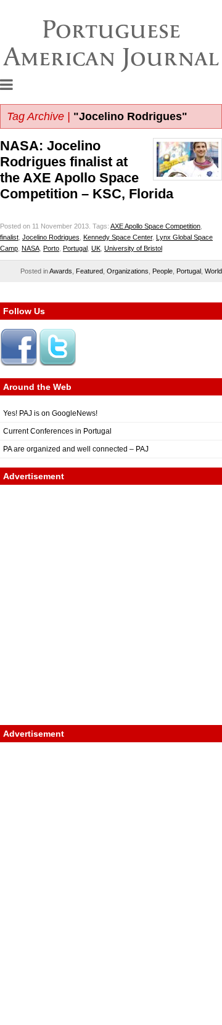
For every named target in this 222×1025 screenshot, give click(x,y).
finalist (9, 237)
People (162, 271)
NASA (30, 248)
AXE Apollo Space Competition (155, 226)
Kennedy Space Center (117, 237)
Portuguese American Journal (111, 43)
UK (96, 248)
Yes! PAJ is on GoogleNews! (50, 413)
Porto (51, 248)
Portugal (75, 248)
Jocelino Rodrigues (51, 237)
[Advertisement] (111, 605)
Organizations (128, 271)
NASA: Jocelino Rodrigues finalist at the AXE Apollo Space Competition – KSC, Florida (86, 169)
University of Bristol (133, 248)
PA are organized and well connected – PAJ (76, 449)
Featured (89, 271)
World (213, 271)
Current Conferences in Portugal (57, 431)
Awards (60, 271)
